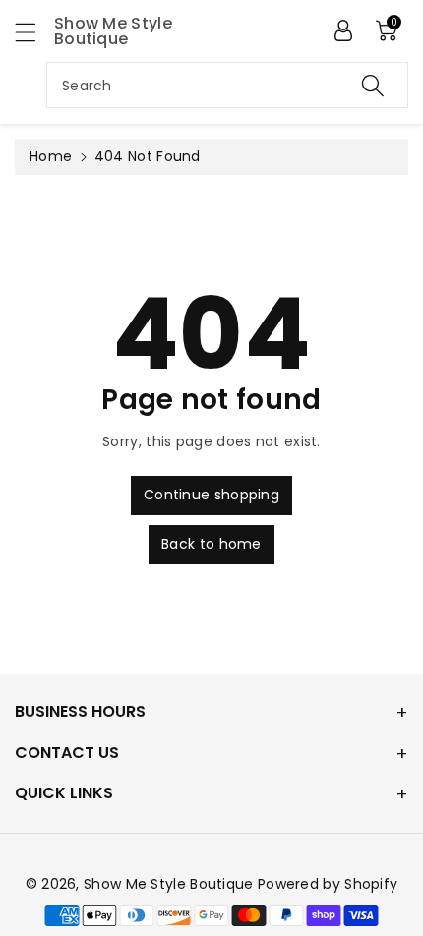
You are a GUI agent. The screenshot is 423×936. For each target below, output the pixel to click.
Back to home (211, 544)
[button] (34, 32)
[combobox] (227, 85)
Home (51, 156)
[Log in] (343, 30)
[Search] (372, 85)
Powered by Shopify (327, 884)
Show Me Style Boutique (169, 884)
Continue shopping (211, 494)
